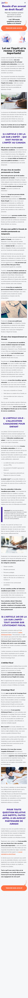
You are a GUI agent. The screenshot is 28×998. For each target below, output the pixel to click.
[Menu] (25, 2)
